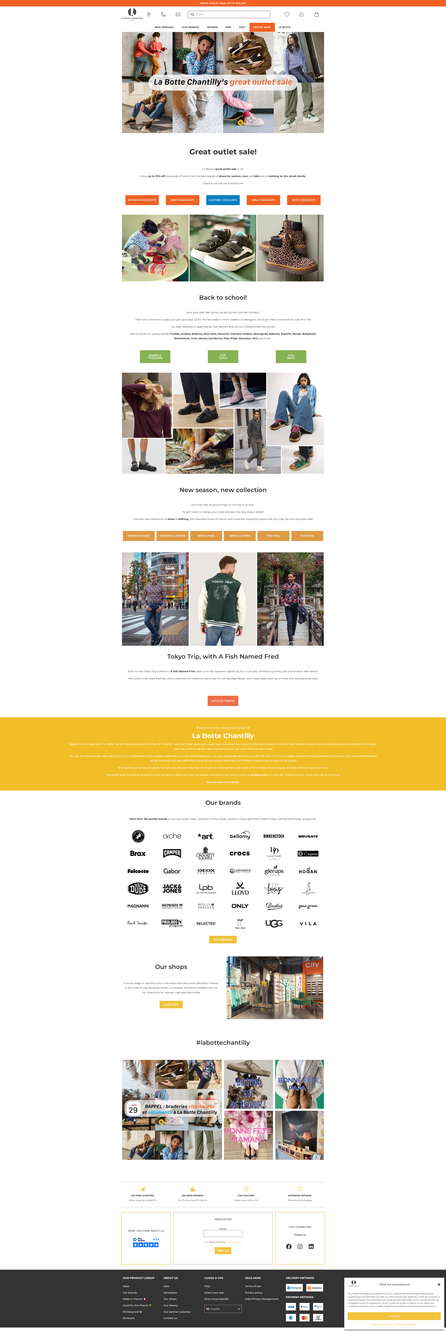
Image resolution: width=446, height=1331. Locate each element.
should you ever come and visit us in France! (312, 774)
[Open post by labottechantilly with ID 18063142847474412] (248, 1135)
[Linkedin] (311, 1246)
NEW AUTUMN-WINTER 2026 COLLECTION (223, 3)
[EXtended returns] (300, 1189)
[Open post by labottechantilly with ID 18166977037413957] (172, 1110)
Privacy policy (233, 1242)
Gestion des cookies (381, 1324)
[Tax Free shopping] (142, 1189)
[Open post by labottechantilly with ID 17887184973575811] (248, 1084)
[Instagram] (300, 1246)
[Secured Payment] (192, 1189)
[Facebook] (288, 1246)
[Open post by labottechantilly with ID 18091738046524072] (299, 1084)
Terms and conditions (404, 1324)
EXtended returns (300, 1195)
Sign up (223, 1250)
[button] (439, 1284)
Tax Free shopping (142, 1195)
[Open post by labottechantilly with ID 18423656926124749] (299, 1135)
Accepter (394, 1316)
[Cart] (316, 14)
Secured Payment (192, 1195)
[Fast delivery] (246, 1189)
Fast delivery (246, 1195)
